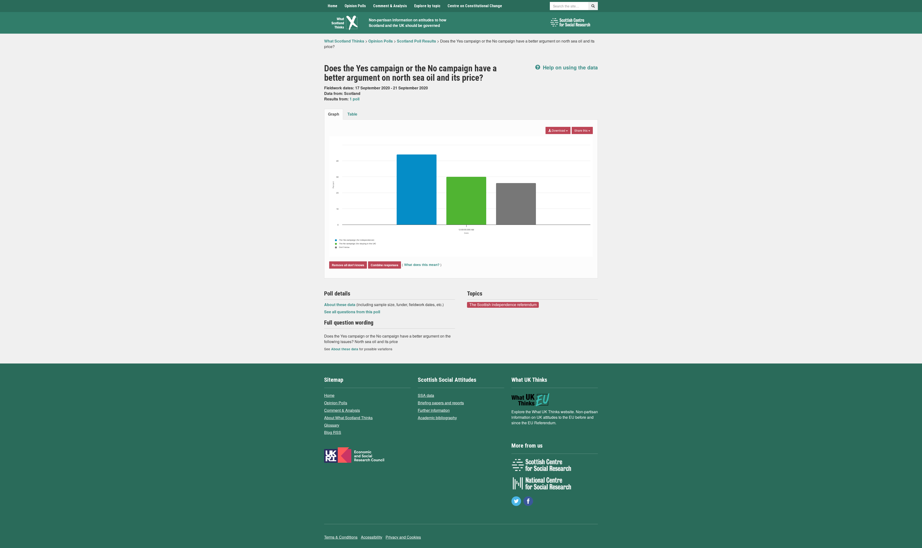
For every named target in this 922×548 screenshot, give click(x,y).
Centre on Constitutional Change (475, 6)
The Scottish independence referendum (503, 304)
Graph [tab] (333, 114)
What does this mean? (421, 264)
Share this (581, 130)
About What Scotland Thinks (348, 417)
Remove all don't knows (348, 265)
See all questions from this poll (352, 311)
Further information (434, 410)
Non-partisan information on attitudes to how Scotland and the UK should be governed (407, 22)
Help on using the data (569, 67)
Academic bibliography (437, 417)
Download (558, 130)
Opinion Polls (355, 6)
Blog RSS (332, 432)
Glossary (331, 425)
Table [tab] (352, 114)
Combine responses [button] (384, 265)
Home (332, 6)
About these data (340, 304)
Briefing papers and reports (441, 403)
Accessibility (371, 537)
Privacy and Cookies (403, 537)
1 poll (354, 99)
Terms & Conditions (341, 537)
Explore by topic (427, 6)
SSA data (426, 395)
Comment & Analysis (390, 6)
